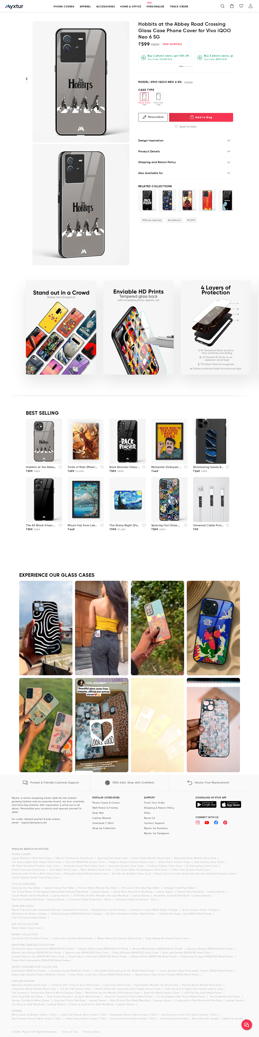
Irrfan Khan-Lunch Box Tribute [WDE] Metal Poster (100, 974)
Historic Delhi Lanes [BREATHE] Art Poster (103, 949)
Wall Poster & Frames (105, 808)
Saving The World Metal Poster (31, 1000)
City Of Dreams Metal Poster (30, 917)
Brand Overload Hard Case (29, 870)
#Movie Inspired (152, 220)
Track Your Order (154, 803)
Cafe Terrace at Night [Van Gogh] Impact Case (194, 989)
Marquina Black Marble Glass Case (86, 873)
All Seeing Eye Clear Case (202, 866)
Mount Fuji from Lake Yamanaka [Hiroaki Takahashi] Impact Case (195, 873)
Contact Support (154, 823)
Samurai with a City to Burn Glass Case (36, 873)
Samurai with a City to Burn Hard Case (75, 985)
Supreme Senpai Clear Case (126, 866)
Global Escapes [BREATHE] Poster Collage (77, 914)
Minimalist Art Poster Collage (30, 914)
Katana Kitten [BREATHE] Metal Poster (154, 956)
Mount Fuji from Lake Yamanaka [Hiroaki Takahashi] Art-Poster (83, 525)
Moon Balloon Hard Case (96, 870)
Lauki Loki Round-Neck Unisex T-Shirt (84, 1015)
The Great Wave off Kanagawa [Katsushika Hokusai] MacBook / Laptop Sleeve (61, 892)
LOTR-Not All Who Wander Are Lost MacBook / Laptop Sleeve (111, 895)
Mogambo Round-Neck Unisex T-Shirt (134, 1015)
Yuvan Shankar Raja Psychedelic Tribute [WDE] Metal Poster (196, 971)
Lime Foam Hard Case (117, 985)
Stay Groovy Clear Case (209, 862)
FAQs (147, 813)
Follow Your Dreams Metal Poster (73, 938)
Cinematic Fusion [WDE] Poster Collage (154, 910)
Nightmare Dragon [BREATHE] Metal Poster (207, 956)
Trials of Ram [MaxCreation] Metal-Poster (83, 467)
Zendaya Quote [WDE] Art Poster (70, 971)
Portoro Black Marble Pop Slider (98, 888)
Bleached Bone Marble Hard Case (195, 858)
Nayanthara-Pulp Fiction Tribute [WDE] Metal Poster (167, 974)
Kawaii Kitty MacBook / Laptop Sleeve (201, 892)
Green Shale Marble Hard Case (151, 858)
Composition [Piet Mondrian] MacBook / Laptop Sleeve (209, 1000)
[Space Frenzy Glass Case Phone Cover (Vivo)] (167, 200)
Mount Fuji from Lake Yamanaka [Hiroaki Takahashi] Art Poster (50, 910)
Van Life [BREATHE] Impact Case (85, 862)
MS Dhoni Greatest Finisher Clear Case (36, 866)
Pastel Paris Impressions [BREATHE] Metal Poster (41, 960)
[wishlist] (59, 468)
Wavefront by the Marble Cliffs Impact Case (113, 993)
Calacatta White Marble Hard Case (34, 989)
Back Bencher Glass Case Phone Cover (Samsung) (124, 467)
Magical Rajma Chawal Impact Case (132, 862)
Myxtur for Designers (156, 833)
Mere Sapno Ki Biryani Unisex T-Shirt (34, 1015)
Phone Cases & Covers (106, 803)
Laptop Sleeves (101, 818)
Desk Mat (98, 813)
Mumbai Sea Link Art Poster (109, 910)
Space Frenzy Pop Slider (60, 888)
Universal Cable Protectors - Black (90, 899)
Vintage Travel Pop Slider (180, 888)
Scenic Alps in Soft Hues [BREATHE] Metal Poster (98, 956)
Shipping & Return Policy (159, 808)
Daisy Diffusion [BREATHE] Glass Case (135, 952)
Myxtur (26, 1032)
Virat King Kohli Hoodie (174, 1018)
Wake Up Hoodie (233, 1018)
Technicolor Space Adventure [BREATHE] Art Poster (43, 949)
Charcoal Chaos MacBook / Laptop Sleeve (80, 1000)
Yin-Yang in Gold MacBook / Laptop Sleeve (39, 1004)
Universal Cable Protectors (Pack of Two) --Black (208, 525)
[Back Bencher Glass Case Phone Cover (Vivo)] (147, 200)
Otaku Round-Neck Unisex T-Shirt (86, 1018)
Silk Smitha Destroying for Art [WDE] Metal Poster (125, 971)
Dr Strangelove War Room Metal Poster (181, 996)
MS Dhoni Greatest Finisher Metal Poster (131, 914)
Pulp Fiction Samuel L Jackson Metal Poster (74, 996)
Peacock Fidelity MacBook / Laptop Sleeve (39, 899)
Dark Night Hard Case (64, 870)
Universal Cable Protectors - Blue (136, 899)
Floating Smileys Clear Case (165, 866)
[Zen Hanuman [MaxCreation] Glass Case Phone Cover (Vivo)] (187, 200)
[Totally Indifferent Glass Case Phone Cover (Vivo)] (227, 200)
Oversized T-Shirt (103, 823)
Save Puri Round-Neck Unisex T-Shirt (134, 1018)
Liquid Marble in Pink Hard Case (32, 858)
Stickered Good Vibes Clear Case (85, 866)
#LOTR (191, 220)
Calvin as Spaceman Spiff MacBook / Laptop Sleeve (102, 1004)
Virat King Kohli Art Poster (28, 996)
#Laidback (174, 220)
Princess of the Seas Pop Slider (141, 888)
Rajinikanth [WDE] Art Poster (29, 971)
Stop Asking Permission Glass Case (167, 938)
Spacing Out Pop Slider (26, 888)
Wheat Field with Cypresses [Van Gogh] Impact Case (128, 989)
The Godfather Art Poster (225, 996)
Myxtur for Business (156, 828)
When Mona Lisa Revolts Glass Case (119, 938)
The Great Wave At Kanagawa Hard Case (141, 870)
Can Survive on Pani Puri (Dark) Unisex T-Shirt (189, 1015)
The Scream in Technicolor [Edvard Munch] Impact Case (47, 993)
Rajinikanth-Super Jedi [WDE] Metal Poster (186, 914)
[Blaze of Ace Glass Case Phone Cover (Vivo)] (207, 200)
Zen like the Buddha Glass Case (132, 873)
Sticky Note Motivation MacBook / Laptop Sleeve (143, 892)
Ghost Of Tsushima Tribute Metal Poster (129, 996)
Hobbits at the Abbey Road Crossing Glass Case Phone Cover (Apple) (41, 467)
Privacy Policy (91, 1032)
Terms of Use (70, 1032)
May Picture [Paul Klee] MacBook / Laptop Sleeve (141, 1000)
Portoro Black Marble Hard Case (202, 985)
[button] (222, 6)
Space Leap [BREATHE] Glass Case (87, 952)
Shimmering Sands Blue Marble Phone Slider (208, 467)
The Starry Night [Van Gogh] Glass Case (37, 862)
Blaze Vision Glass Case (27, 928)
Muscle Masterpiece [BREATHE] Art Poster (158, 949)
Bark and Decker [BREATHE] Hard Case (186, 952)
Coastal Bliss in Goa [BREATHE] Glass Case (38, 956)
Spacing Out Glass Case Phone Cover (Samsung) (166, 525)
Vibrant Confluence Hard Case (74, 858)
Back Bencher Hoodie (206, 1018)
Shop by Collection (104, 828)
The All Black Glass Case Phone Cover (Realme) (41, 525)
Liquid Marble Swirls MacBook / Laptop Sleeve (41, 895)
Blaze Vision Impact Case (175, 862)
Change (188, 82)
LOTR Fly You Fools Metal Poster (203, 993)
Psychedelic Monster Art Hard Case (157, 985)
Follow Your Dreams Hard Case (190, 870)
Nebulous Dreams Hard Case (30, 985)
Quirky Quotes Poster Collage (200, 910)
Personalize (156, 117)
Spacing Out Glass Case (112, 858)
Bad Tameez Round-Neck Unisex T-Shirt (37, 1018)
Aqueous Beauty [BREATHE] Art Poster (210, 949)
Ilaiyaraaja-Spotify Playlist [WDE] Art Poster (39, 974)
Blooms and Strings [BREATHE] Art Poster (37, 952)
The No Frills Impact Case (76, 989)
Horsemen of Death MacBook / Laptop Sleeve (182, 895)
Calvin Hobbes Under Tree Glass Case (35, 877)
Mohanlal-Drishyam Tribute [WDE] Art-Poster (166, 467)
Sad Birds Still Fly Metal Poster (31, 938)
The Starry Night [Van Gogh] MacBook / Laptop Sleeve (124, 525)
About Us (149, 818)
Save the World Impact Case (162, 993)
